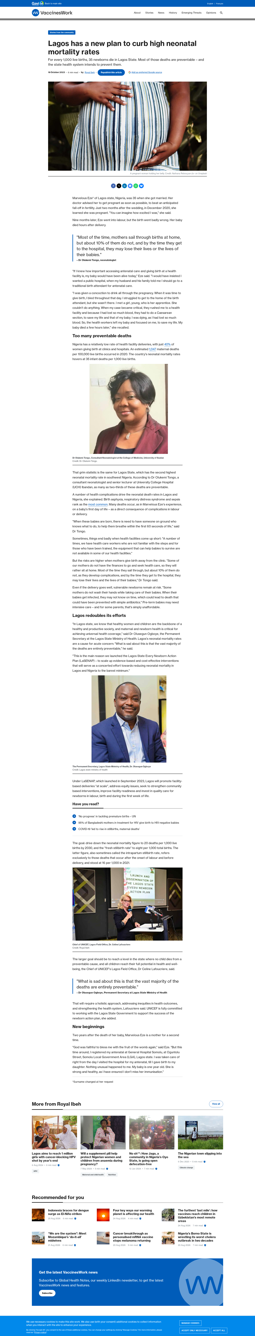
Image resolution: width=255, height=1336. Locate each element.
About (137, 12)
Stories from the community (62, 32)
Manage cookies (190, 1323)
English (210, 4)
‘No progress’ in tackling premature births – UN (107, 816)
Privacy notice (40, 1332)
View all (216, 1104)
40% (167, 344)
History (173, 12)
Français (219, 4)
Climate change (186, 1167)
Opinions (211, 12)
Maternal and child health (93, 1175)
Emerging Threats (191, 12)
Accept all (219, 1330)
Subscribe (47, 1293)
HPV (35, 1171)
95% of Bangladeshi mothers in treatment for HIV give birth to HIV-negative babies (128, 822)
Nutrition (112, 1175)
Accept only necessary (195, 1330)
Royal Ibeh (90, 72)
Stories (149, 12)
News (161, 12)
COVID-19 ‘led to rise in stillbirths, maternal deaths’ (109, 829)
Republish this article (111, 72)
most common (98, 504)
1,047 (152, 349)
